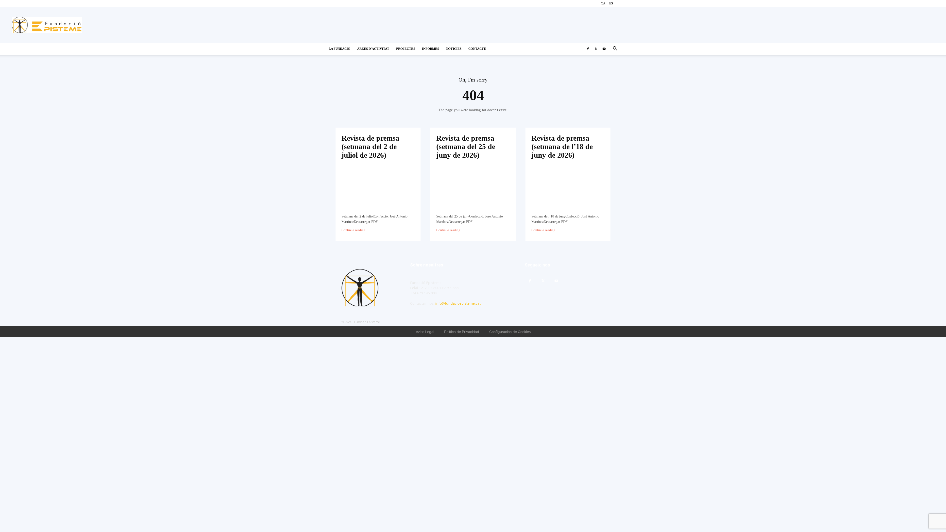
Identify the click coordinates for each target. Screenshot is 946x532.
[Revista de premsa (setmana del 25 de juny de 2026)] (472, 190)
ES (611, 3)
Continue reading (353, 230)
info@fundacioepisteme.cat (458, 303)
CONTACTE (477, 48)
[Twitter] (596, 49)
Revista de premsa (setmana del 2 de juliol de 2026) (370, 146)
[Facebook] (587, 49)
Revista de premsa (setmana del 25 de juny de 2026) (465, 146)
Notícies (453, 48)
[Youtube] (604, 49)
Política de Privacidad (461, 332)
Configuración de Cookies (510, 332)
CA (603, 3)
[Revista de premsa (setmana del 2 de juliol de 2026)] (378, 190)
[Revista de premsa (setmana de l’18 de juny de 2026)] (568, 190)
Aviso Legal (425, 332)
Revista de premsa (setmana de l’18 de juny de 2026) (562, 146)
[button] (615, 49)
